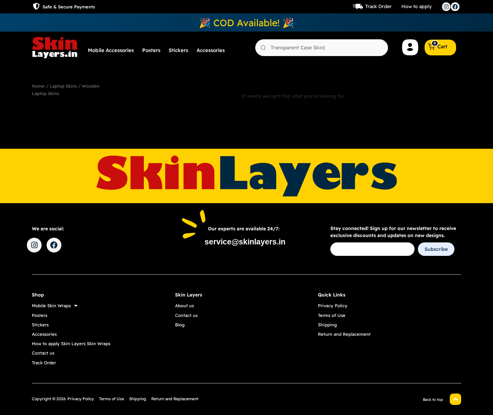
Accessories (211, 50)
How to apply (416, 6)
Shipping (327, 324)
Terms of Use (331, 315)
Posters (151, 50)
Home (38, 86)
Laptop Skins (63, 86)
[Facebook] (455, 6)
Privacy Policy (332, 305)
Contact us (43, 353)
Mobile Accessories (111, 50)
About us (184, 305)
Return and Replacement (344, 334)
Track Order (378, 6)
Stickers (178, 50)
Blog (179, 324)
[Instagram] (446, 6)
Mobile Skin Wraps (51, 305)
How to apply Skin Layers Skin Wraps (71, 343)
